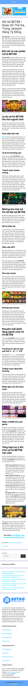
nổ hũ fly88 (5, 546)
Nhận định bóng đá (7, 656)
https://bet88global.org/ (13, 672)
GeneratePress (14, 683)
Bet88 (3, 608)
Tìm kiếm (4, 553)
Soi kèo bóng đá (6, 649)
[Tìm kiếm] (23, 556)
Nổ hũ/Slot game (6, 637)
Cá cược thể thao (6, 630)
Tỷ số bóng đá (6, 660)
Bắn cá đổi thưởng (7, 633)
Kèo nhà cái (5, 653)
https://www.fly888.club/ (15, 542)
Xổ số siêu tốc (6, 641)
